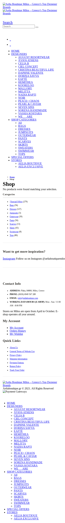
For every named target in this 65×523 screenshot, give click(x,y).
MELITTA (24, 91)
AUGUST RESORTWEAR (34, 57)
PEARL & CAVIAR (29, 104)
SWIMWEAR (26, 150)
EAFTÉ (22, 79)
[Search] (37, 27)
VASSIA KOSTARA (30, 113)
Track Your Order (17, 370)
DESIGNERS (19, 54)
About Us (14, 347)
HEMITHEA (25, 82)
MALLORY (25, 88)
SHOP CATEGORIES (23, 119)
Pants (12, 220)
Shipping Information (18, 359)
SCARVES (24, 141)
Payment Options (17, 362)
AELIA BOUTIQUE (30, 163)
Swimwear (14, 231)
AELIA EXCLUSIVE (30, 166)
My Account (16, 327)
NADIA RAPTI (27, 94)
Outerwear (14, 216)
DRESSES (24, 129)
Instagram (9, 258)
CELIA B (23, 63)
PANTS (22, 138)
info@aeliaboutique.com (28, 298)
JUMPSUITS (25, 132)
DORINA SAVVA (28, 75)
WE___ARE (25, 116)
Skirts (12, 228)
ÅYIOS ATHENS (28, 60)
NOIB (21, 97)
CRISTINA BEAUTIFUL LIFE (36, 69)
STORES (16, 160)
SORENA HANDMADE (32, 110)
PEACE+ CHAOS (28, 100)
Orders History (18, 330)
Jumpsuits (14, 213)
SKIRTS (23, 144)
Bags (12, 205)
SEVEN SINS (26, 107)
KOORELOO (26, 85)
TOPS (21, 154)
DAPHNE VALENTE (30, 72)
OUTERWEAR (27, 135)
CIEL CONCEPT (28, 66)
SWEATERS (25, 147)
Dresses (13, 209)
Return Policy (15, 366)
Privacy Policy (16, 355)
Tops (12, 235)
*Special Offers (16, 201)
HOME (15, 50)
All (20, 122)
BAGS (22, 125)
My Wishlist (16, 333)
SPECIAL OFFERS (22, 157)
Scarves (13, 224)
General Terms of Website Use (22, 351)
